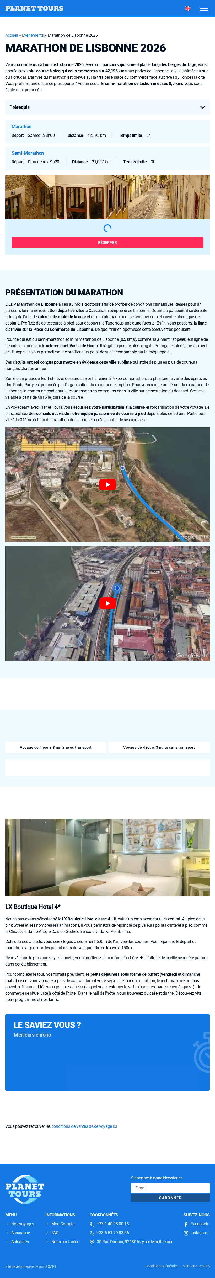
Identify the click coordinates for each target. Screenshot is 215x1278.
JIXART (50, 1266)
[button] (107, 107)
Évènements (33, 35)
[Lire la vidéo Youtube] (107, 484)
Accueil (11, 35)
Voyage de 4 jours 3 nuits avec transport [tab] (56, 747)
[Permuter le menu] (204, 8)
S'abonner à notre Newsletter (156, 1177)
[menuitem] (187, 8)
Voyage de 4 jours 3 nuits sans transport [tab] (159, 747)
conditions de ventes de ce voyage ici (84, 1126)
